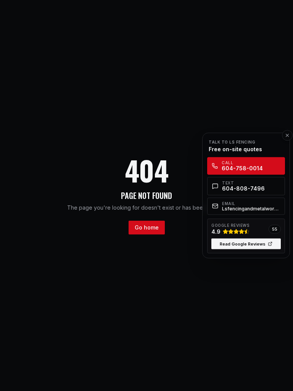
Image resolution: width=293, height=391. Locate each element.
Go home (147, 227)
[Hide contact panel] (287, 135)
